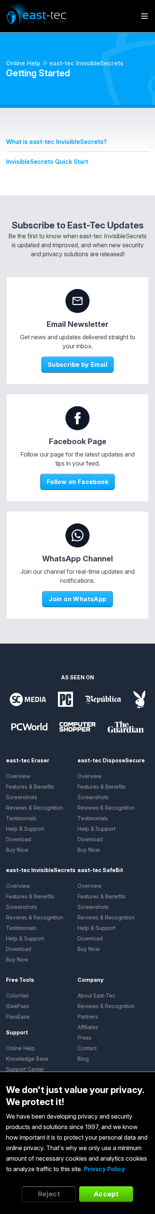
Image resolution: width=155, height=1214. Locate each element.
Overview (18, 776)
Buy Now (17, 850)
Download (18, 839)
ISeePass (17, 1006)
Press (84, 1037)
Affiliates (88, 1027)
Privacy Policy (104, 1169)
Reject (49, 1194)
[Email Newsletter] (77, 301)
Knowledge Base (27, 1058)
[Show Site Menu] (144, 16)
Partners (88, 1016)
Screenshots (21, 797)
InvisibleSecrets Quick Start (47, 161)
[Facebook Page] (77, 418)
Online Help (23, 63)
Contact (87, 1048)
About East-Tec (96, 995)
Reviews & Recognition (34, 807)
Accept (106, 1194)
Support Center (25, 1069)
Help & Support (25, 828)
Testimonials (21, 818)
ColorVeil (17, 995)
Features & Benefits (30, 786)
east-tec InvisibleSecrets (86, 63)
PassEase (18, 1016)
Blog (83, 1058)
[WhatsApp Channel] (77, 535)
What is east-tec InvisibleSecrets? (56, 141)
